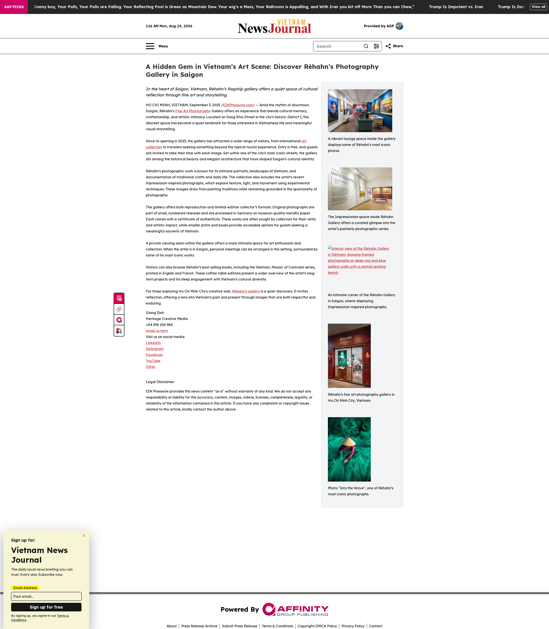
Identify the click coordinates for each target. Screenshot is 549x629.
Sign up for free (46, 607)
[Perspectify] (119, 309)
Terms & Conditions (277, 626)
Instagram (154, 349)
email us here (157, 331)
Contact (375, 626)
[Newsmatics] (119, 330)
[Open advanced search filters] (376, 46)
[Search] (366, 46)
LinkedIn (153, 343)
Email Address (25, 588)
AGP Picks (14, 7)
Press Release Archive (199, 626)
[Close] (84, 536)
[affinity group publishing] (119, 320)
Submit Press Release (239, 626)
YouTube (153, 361)
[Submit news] (119, 298)
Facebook (154, 355)
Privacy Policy (353, 626)
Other (150, 367)
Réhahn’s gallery (246, 291)
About (172, 626)
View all (538, 7)
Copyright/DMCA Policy (317, 626)
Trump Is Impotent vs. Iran (456, 6)
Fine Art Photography (193, 111)
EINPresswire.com (238, 105)
